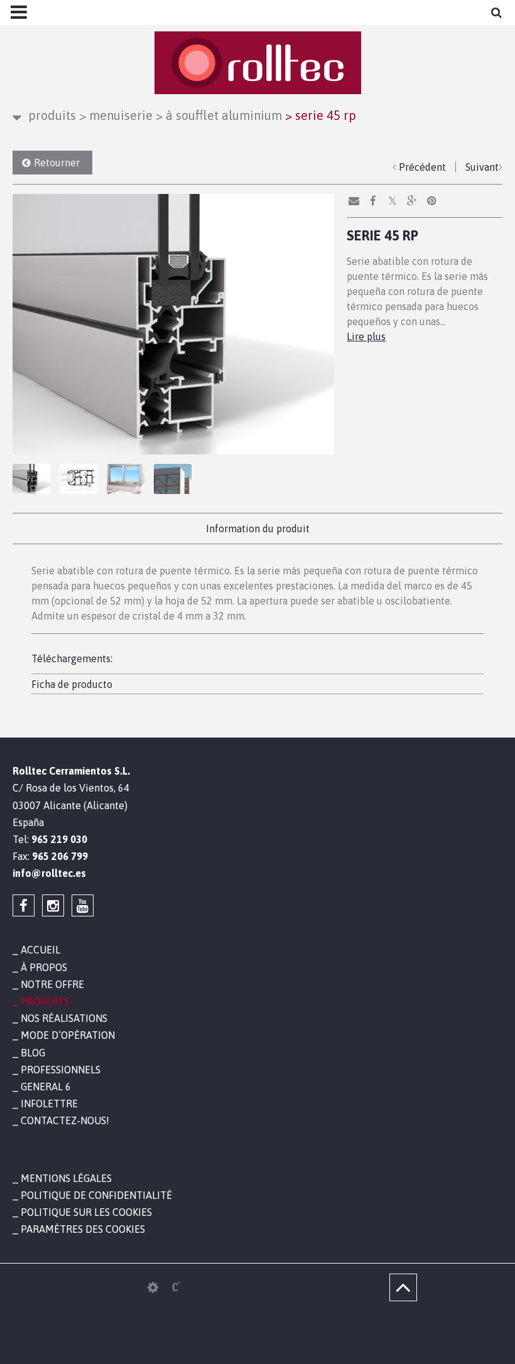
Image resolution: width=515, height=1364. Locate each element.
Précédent (422, 167)
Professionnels (60, 1069)
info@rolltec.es (49, 873)
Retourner (57, 162)
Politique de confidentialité (96, 1195)
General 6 (46, 1086)
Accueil (40, 949)
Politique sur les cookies (86, 1212)
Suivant (482, 167)
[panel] (152, 1287)
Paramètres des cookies (83, 1229)
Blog (33, 1052)
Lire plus (366, 336)
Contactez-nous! (65, 1120)
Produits (52, 115)
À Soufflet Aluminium (219, 115)
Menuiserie (116, 115)
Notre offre (52, 984)
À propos (44, 967)
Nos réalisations (64, 1018)
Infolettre (49, 1103)
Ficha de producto (71, 684)
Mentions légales (66, 1178)
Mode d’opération (68, 1035)
